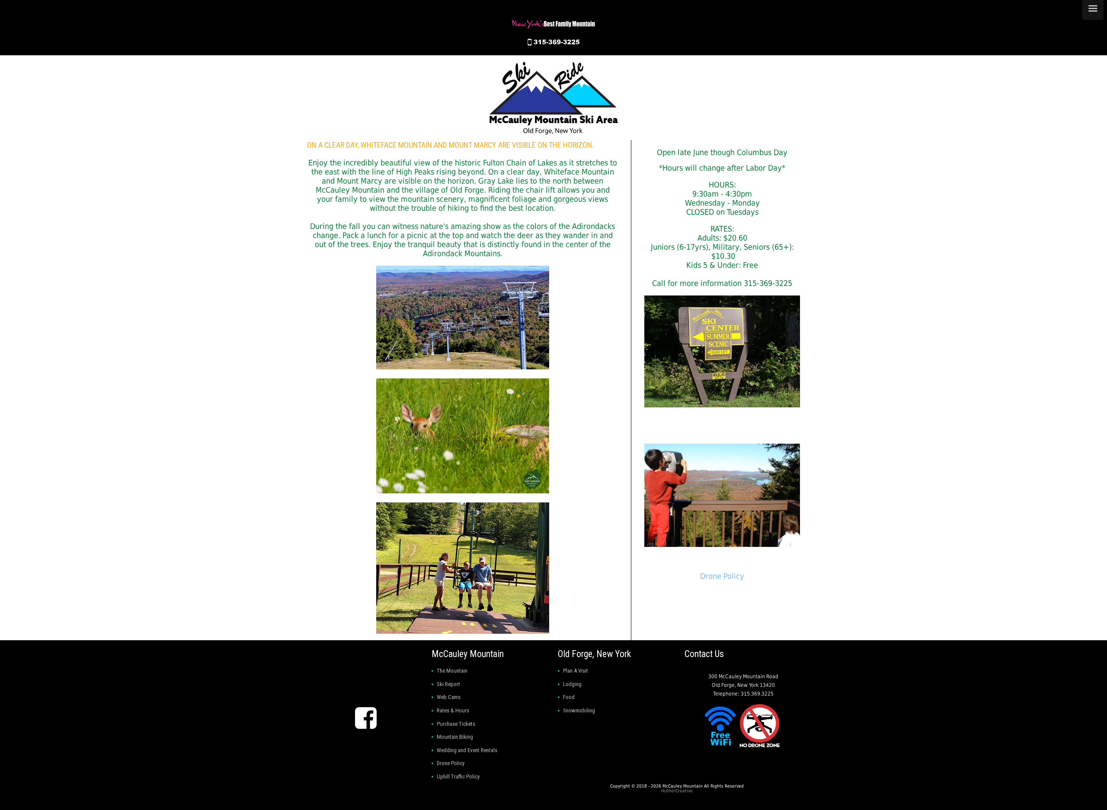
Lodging (572, 684)
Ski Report (448, 684)
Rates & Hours (453, 710)
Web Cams (449, 697)
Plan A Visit (575, 670)
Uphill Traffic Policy (458, 776)
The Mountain (452, 670)
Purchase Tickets (456, 724)
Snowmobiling (579, 710)
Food (569, 697)
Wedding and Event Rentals (467, 750)
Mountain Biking (455, 737)
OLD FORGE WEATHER (364, 677)
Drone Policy (722, 576)
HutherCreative (677, 790)
